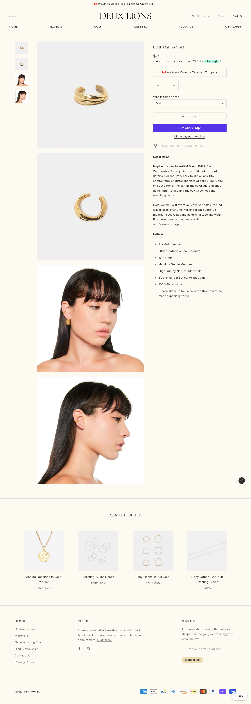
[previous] (11, 557)
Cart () (237, 16)
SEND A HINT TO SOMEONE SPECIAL (181, 146)
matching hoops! (164, 195)
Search (222, 16)
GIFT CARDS (233, 26)
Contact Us (22, 655)
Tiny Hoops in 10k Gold (153, 577)
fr (197, 16)
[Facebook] (79, 648)
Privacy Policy (24, 662)
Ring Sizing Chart (27, 649)
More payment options (189, 136)
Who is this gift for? (166, 97)
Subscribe (192, 660)
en (192, 16)
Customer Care (25, 629)
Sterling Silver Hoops (98, 577)
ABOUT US (186, 26)
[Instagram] (88, 648)
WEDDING (140, 26)
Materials (21, 636)
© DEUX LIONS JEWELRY (27, 692)
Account (208, 16)
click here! (104, 640)
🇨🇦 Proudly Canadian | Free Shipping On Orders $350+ (125, 4)
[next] (239, 557)
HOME (13, 26)
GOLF (98, 26)
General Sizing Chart (29, 642)
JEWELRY (56, 26)
